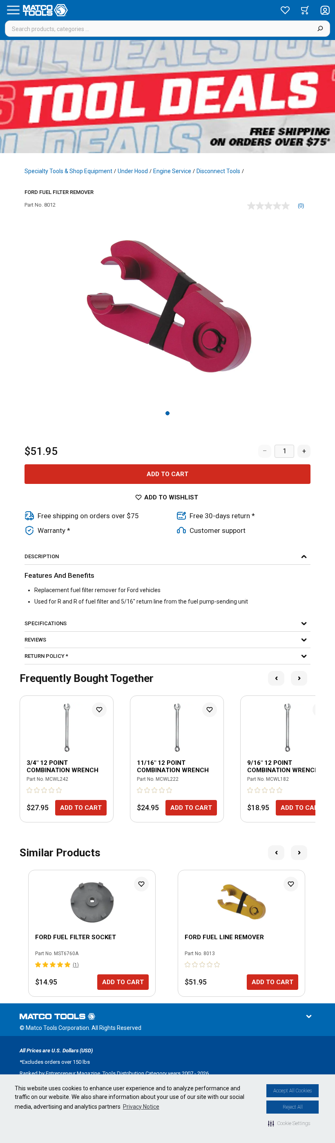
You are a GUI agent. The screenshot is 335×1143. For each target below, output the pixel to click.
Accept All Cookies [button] (292, 1091)
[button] (289, 1123)
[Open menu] (13, 10)
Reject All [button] (293, 1107)
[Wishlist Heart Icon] (99, 709)
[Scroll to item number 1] (167, 413)
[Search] (320, 28)
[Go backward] (276, 678)
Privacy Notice (141, 1106)
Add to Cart (167, 474)
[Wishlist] (285, 10)
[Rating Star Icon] (30, 790)
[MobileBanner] (167, 96)
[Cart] (305, 10)
